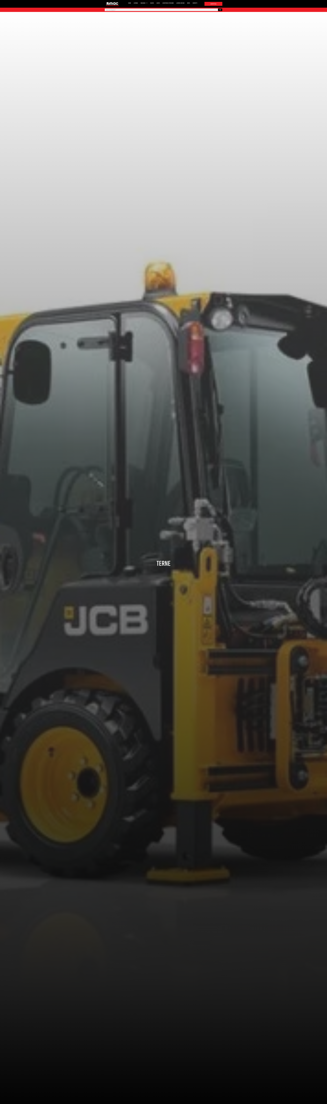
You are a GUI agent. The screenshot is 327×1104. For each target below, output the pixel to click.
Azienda (136, 3)
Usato (158, 3)
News (188, 3)
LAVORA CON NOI (180, 3)
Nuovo (152, 3)
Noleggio (143, 3)
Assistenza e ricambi (168, 3)
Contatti (195, 3)
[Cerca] (220, 10)
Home (129, 3)
